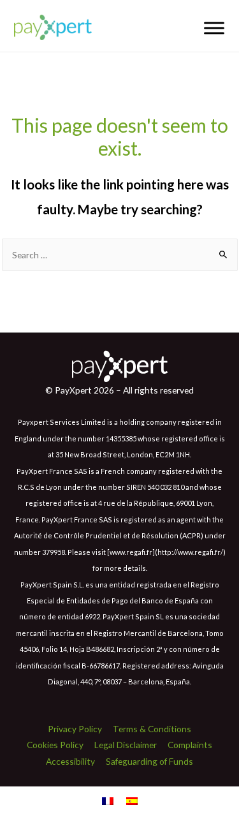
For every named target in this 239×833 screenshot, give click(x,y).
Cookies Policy (55, 744)
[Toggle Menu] (214, 28)
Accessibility (70, 761)
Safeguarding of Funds (149, 761)
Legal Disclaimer (125, 744)
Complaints (190, 744)
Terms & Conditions (152, 728)
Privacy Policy (75, 728)
